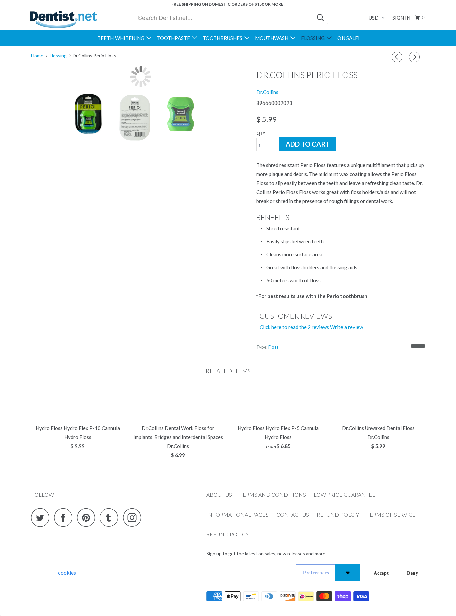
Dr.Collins (267, 92)
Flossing (314, 38)
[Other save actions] (347, 572)
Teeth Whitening (121, 38)
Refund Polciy (338, 514)
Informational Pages (237, 514)
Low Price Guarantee (344, 494)
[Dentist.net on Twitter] (42, 517)
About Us (219, 494)
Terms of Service (391, 514)
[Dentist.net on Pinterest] (88, 517)
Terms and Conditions (273, 494)
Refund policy (227, 534)
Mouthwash (272, 38)
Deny (412, 573)
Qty (260, 133)
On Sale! (348, 38)
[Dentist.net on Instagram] (134, 517)
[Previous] (398, 57)
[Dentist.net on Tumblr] (111, 517)
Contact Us (292, 514)
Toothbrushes (223, 38)
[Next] (415, 57)
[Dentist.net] (63, 19)
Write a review (346, 327)
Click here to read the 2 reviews (294, 327)
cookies (67, 572)
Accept (381, 573)
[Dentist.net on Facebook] (65, 517)
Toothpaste (174, 38)
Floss (273, 347)
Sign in (401, 18)
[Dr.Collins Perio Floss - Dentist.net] (140, 77)
